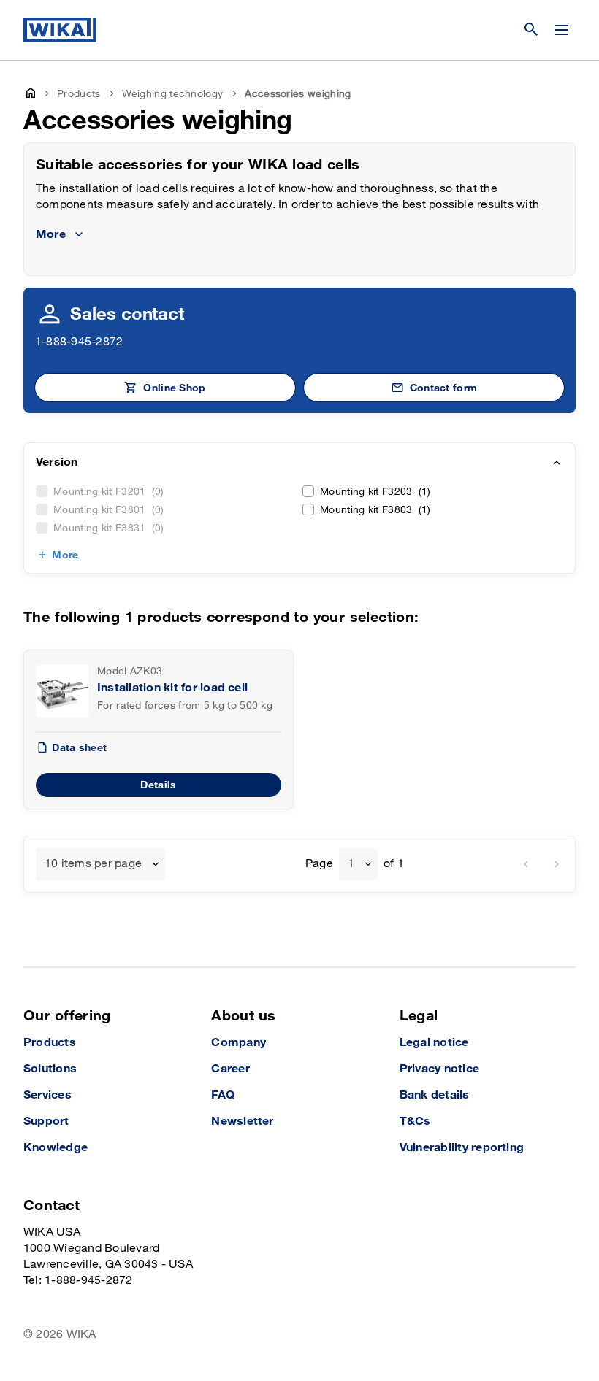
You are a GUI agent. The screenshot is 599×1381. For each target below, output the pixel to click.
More (65, 555)
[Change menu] (562, 30)
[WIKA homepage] (59, 30)
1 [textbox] (351, 864)
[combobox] (100, 864)
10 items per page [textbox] (93, 864)
